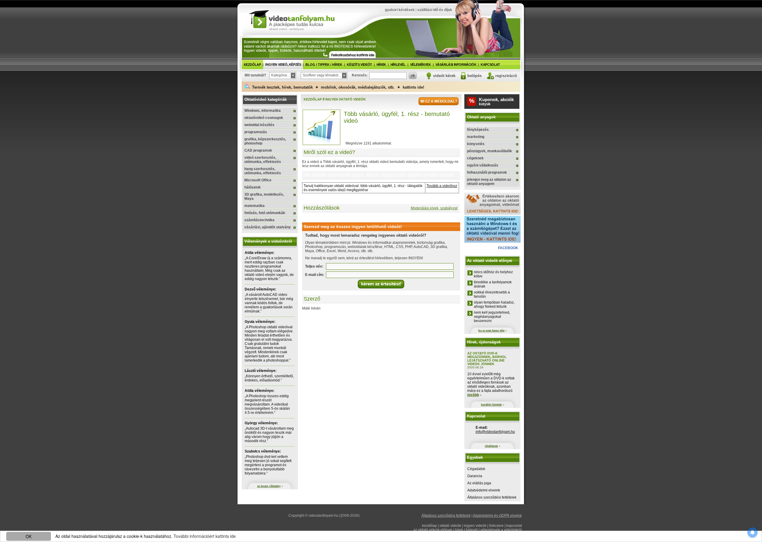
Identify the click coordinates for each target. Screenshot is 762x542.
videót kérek (444, 75)
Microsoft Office (257, 180)
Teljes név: (314, 266)
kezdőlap (252, 64)
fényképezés (478, 130)
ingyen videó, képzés (283, 64)
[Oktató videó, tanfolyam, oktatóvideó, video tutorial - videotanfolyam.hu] (292, 18)
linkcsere (496, 526)
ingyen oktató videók (345, 99)
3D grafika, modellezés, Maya (264, 196)
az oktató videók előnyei (432, 530)
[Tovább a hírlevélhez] (352, 54)
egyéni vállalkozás (482, 165)
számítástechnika (259, 220)
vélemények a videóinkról (501, 530)
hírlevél (398, 64)
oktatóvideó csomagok (263, 118)
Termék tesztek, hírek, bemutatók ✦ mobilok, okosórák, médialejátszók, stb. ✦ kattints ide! (337, 87)
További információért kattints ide (205, 536)
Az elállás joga (479, 483)
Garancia (474, 476)
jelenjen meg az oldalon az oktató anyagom (489, 181)
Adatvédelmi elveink (483, 490)
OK (29, 536)
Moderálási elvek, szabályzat (434, 208)
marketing (475, 137)
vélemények (420, 64)
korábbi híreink (491, 404)
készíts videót (359, 64)
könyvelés (476, 144)
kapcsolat (490, 64)
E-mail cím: (314, 275)
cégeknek (475, 158)
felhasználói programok (487, 172)
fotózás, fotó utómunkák (264, 213)
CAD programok (258, 150)
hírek (381, 64)
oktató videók (450, 526)
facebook (508, 248)
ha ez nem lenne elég (491, 330)
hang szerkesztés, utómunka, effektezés (262, 171)
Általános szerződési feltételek (491, 497)
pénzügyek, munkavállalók (489, 151)
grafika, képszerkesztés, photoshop (265, 141)
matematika (254, 206)
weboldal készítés (259, 125)
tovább (473, 395)
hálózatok (252, 187)
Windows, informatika (262, 111)
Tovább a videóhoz (442, 186)
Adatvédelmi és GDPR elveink (497, 515)
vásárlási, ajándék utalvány (267, 227)
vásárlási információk (456, 64)
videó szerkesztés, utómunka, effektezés (262, 159)
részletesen (491, 445)
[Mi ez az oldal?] (439, 101)
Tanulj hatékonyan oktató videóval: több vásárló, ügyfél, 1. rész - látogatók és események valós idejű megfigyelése (363, 188)
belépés (474, 75)
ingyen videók (475, 526)
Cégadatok (476, 469)
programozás (255, 132)
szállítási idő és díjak (434, 10)
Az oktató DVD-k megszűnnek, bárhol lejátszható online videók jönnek (487, 358)
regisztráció (506, 75)
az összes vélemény (269, 486)
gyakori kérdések (400, 10)
